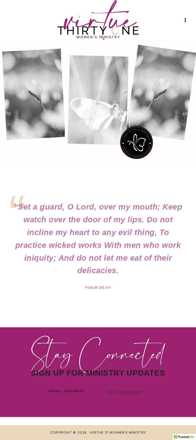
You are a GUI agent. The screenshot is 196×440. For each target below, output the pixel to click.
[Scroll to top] (180, 429)
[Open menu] (185, 20)
